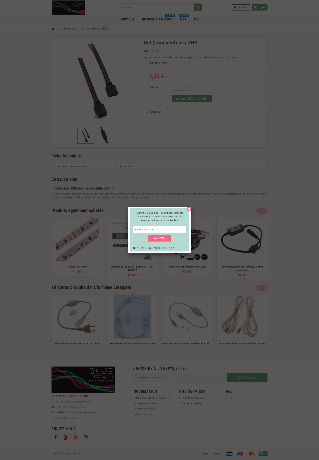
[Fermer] (189, 209)
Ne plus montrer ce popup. (157, 248)
